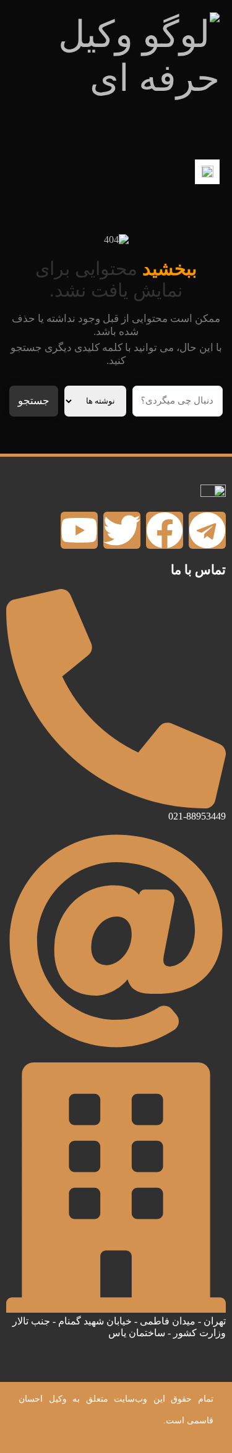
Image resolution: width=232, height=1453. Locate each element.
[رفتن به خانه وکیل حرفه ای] (116, 79)
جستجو (33, 401)
